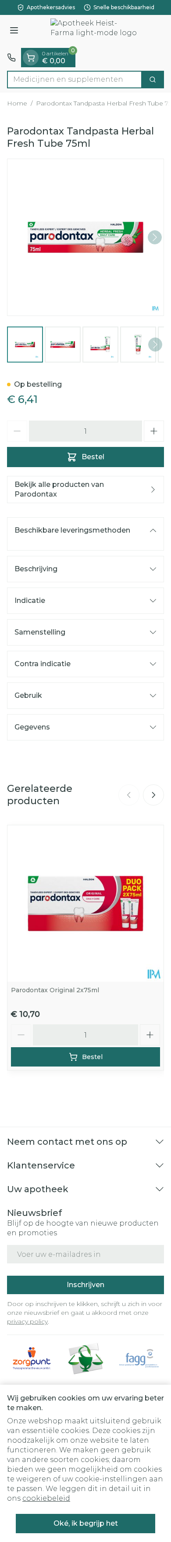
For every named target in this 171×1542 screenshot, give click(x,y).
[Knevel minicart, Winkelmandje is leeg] (31, 57)
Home (17, 103)
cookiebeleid (46, 1498)
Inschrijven (85, 1285)
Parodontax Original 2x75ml (55, 990)
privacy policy (27, 1321)
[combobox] (74, 79)
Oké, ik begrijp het (85, 1523)
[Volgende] (155, 237)
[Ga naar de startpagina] (94, 31)
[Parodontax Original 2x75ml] (85, 903)
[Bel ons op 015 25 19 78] (11, 57)
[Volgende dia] (153, 794)
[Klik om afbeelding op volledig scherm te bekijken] (85, 237)
